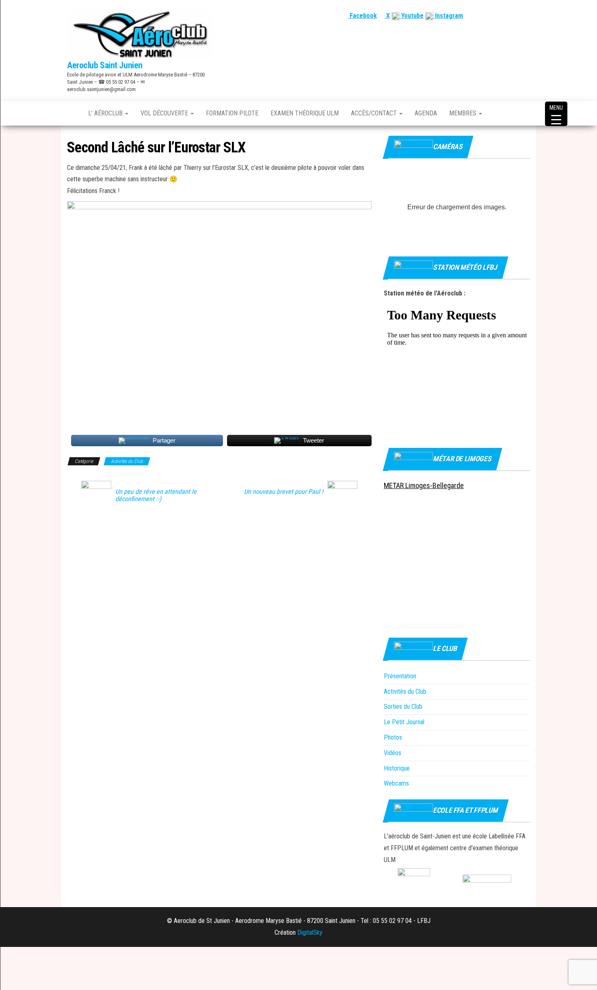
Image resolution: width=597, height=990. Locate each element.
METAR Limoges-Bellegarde (424, 485)
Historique (397, 768)
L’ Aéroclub (106, 113)
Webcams (396, 783)
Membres (463, 113)
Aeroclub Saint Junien (105, 65)
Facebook (362, 16)
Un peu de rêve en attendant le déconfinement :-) (156, 495)
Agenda (426, 113)
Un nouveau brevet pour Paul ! (283, 491)
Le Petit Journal (404, 722)
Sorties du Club (403, 706)
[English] (496, 16)
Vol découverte (165, 113)
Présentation (400, 676)
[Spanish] (506, 16)
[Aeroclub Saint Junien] (71, 113)
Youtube (412, 16)
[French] (486, 16)
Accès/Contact (374, 113)
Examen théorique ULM (304, 113)
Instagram (448, 16)
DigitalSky (309, 932)
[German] (515, 16)
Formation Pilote (232, 113)
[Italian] (525, 16)
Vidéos (392, 753)
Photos (393, 737)
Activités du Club (127, 461)
